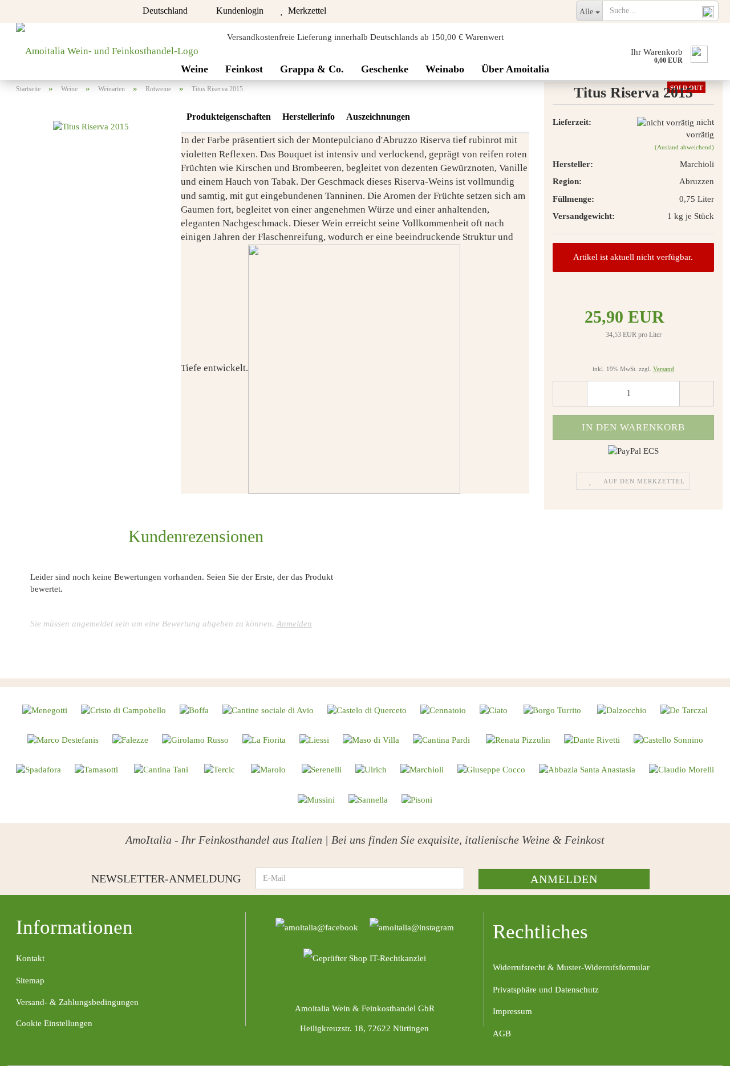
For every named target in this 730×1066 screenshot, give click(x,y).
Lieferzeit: (572, 122)
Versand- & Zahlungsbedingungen (77, 1002)
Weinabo (444, 69)
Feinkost (244, 69)
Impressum (512, 1011)
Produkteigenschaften (228, 116)
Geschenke (384, 69)
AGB (502, 1033)
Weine (194, 69)
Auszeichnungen (378, 116)
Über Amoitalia (515, 69)
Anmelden (294, 623)
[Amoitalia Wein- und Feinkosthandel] (107, 51)
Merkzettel (304, 10)
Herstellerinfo (308, 116)
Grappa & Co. (312, 69)
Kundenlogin (237, 10)
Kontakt (30, 958)
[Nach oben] (699, 1049)
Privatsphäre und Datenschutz (546, 989)
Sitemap (30, 980)
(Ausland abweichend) (684, 147)
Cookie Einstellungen (54, 1023)
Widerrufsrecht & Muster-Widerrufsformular (571, 967)
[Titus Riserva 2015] (91, 126)
